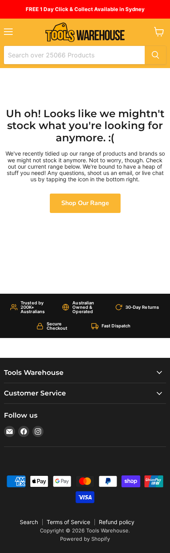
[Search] (155, 55)
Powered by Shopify (85, 539)
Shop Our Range (85, 203)
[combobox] (74, 55)
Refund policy (116, 522)
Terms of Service (68, 522)
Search (29, 522)
